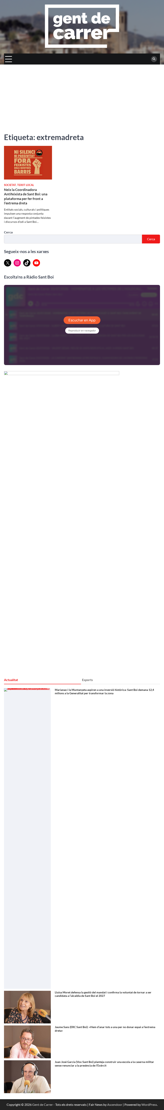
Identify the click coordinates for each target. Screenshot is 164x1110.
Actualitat (11, 680)
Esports (87, 680)
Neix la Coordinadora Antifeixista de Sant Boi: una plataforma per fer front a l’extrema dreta (25, 196)
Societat (10, 185)
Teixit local (25, 185)
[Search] (154, 59)
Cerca (8, 232)
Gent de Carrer (42, 1104)
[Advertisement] (82, 95)
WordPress (149, 1104)
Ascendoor (114, 1104)
